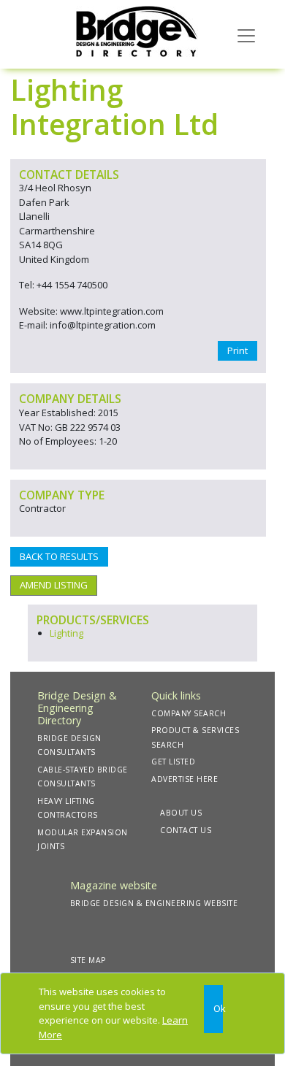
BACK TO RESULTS (59, 556)
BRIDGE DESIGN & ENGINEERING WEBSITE (154, 903)
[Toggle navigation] (246, 34)
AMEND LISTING (54, 584)
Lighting (66, 633)
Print (237, 350)
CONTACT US (185, 830)
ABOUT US (181, 813)
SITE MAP (88, 960)
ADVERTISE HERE (184, 779)
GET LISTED (173, 761)
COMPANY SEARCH (188, 713)
